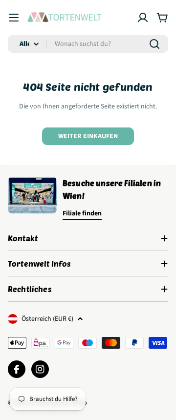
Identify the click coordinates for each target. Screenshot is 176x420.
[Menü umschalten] (14, 17)
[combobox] (88, 44)
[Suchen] (154, 44)
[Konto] (143, 17)
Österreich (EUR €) (47, 319)
